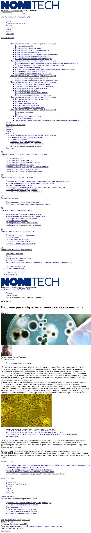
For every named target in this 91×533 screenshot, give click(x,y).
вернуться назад (7, 478)
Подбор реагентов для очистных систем (31, 93)
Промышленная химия (15, 268)
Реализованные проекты (15, 23)
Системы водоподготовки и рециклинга (26, 144)
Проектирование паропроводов (28, 116)
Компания (10, 31)
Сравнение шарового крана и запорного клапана (25, 467)
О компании (11, 272)
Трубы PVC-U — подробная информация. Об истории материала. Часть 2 (35, 474)
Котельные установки (24, 112)
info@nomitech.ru (8, 17)
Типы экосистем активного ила (18, 363)
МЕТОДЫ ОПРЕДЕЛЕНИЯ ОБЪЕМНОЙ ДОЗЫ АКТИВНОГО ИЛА (34, 432)
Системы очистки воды (15, 266)
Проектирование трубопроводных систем (32, 50)
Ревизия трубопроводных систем (28, 67)
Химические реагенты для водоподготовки (32, 84)
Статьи (8, 29)
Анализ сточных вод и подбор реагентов (31, 78)
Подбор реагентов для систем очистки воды (33, 95)
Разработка (5, 531)
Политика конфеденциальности (14, 526)
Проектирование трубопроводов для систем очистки (36, 54)
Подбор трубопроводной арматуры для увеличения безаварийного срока (44, 69)
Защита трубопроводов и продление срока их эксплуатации (39, 65)
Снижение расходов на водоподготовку (31, 71)
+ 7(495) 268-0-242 (22, 17)
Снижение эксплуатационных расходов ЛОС (33, 74)
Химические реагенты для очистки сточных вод (34, 86)
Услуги (8, 21)
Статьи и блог (11, 295)
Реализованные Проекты (16, 484)
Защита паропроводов (24, 118)
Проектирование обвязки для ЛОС (29, 52)
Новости (9, 27)
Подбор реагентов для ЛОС (26, 91)
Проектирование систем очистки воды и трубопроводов (33, 44)
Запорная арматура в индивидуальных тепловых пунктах (29, 470)
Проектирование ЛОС (24, 46)
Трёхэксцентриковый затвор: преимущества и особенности (30, 472)
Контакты (10, 34)
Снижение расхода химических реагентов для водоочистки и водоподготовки (47, 63)
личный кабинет (7, 38)
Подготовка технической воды (27, 105)
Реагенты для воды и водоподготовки (25, 142)
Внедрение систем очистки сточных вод (31, 99)
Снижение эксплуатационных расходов (26, 137)
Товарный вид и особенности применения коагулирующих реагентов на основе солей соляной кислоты (48, 465)
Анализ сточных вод (18, 140)
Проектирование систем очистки (28, 48)
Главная (9, 293)
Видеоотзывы (11, 275)
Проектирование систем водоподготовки (32, 57)
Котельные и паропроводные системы (25, 146)
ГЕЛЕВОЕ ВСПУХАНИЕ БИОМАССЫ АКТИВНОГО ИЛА (31, 430)
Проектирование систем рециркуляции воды (33, 59)
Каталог (9, 25)
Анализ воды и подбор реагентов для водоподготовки (37, 80)
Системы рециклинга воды (26, 103)
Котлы (17, 114)
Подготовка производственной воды (30, 108)
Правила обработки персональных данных (44, 526)
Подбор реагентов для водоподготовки (31, 88)
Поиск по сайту (7, 497)
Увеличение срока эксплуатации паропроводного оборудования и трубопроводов (48, 120)
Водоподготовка (22, 101)
